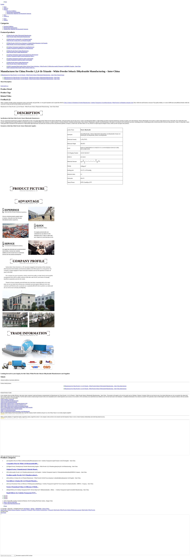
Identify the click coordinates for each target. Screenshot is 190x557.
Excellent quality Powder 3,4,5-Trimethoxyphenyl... (22, 475)
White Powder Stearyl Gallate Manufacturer (17, 63)
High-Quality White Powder (88, 510)
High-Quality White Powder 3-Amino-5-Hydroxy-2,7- (13, 404)
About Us (6, 8)
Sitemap (32, 508)
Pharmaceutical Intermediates (13, 12)
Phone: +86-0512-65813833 (10, 502)
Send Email (3, 512)
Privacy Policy (45, 508)
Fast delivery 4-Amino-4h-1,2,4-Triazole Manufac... (22, 481)
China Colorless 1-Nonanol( (7, 399)
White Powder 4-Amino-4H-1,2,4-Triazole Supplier (19, 40)
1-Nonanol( (50, 510)
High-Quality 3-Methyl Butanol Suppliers (10, 510)
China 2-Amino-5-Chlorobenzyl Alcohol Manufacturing (77, 102)
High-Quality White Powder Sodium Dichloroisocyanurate (14, 406)
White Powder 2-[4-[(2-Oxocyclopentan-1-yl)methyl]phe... (20, 44)
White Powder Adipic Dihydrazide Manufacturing (18, 36)
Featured (6, 20)
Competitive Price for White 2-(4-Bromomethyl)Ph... (22, 463)
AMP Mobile (38, 508)
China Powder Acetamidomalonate (9, 402)
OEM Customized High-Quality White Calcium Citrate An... (21, 67)
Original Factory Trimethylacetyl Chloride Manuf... (22, 469)
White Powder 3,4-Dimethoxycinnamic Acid (122, 102)
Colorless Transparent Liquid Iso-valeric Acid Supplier (19, 60)
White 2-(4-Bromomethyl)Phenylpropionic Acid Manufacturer (15, 411)
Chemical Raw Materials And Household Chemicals (19, 13)
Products (6, 9)
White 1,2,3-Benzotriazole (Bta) (8, 410)
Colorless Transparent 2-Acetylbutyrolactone (101, 102)
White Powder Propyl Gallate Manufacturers (17, 52)
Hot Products (27, 508)
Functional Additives (11, 11)
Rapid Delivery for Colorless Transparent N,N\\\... (22, 493)
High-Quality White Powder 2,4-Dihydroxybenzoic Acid (14, 403)
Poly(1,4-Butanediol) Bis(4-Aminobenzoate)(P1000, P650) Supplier (17, 407)
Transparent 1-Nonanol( (26, 510)
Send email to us (4, 86)
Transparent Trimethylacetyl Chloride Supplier (11, 408)
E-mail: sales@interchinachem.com (12, 503)
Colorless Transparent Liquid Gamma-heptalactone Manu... (20, 56)
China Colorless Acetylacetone (40, 510)
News (5, 15)
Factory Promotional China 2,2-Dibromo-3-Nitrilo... (22, 487)
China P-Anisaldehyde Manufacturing (9, 400)
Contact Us (6, 16)
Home (5, 7)
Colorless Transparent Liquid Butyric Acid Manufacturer (20, 48)
